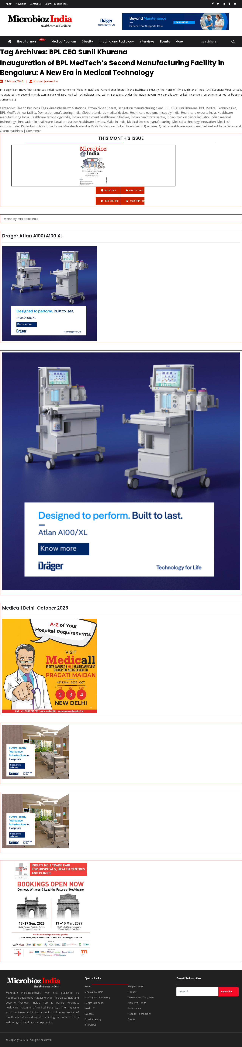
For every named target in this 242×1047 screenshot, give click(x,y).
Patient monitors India (37, 126)
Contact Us (35, 3)
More (179, 41)
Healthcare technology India (50, 117)
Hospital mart (27, 41)
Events (165, 41)
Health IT (90, 1008)
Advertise (21, 3)
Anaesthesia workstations (67, 108)
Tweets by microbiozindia (20, 219)
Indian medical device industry (188, 117)
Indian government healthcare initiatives (100, 117)
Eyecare (89, 1013)
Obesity (87, 41)
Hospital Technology (139, 1013)
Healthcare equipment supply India (154, 112)
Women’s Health (137, 1003)
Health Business (28, 108)
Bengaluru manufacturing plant (140, 108)
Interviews (147, 41)
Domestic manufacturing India (59, 112)
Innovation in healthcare (35, 122)
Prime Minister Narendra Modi (76, 126)
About (9, 3)
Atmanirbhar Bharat (102, 108)
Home (88, 986)
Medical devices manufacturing (149, 122)
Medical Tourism (64, 41)
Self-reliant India (214, 126)
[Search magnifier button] (233, 41)
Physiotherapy (93, 1019)
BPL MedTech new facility (18, 112)
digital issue (136, 190)
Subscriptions (137, 200)
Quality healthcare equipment (180, 126)
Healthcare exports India (198, 112)
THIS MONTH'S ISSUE (121, 138)
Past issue (110, 190)
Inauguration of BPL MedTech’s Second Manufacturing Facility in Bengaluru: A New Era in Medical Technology (112, 67)
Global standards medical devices (105, 112)
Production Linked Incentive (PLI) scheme (128, 126)
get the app (112, 200)
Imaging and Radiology (116, 41)
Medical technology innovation (194, 122)
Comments (33, 131)
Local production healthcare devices (79, 122)
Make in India (116, 122)
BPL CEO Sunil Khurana (181, 108)
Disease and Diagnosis (141, 997)
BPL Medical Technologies (217, 108)
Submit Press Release (56, 3)
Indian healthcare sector (148, 117)
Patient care (134, 1008)
